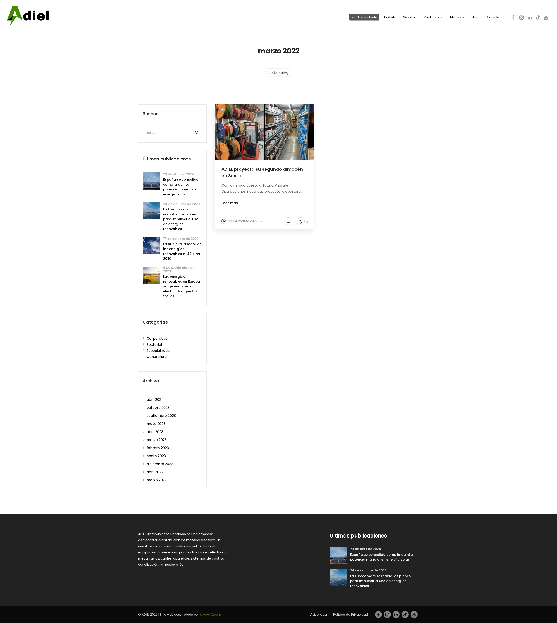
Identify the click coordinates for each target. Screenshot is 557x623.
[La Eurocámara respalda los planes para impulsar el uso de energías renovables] (151, 210)
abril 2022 (155, 471)
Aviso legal (318, 614)
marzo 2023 (157, 439)
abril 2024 (155, 399)
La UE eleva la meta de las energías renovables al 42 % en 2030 (182, 251)
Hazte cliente (367, 17)
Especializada (158, 350)
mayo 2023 (156, 423)
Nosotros (410, 17)
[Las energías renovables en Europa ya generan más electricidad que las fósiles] (151, 274)
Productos (431, 17)
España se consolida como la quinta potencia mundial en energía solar (181, 187)
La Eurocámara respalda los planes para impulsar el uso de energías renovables (180, 219)
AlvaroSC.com (210, 614)
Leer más (229, 203)
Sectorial (154, 344)
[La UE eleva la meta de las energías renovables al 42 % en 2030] (151, 245)
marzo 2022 (157, 480)
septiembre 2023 (161, 415)
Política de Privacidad (350, 614)
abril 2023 (155, 431)
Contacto (492, 17)
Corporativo (157, 338)
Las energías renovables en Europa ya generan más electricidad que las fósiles (181, 286)
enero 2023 (156, 455)
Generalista (157, 356)
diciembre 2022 (160, 463)
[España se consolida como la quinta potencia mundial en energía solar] (151, 180)
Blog (475, 17)
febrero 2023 (158, 447)
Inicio (273, 72)
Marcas (455, 17)
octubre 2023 (158, 407)
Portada (390, 17)
